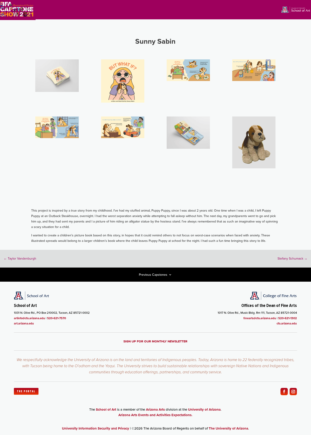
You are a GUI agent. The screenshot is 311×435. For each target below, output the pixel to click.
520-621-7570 (56, 318)
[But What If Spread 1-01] (188, 80)
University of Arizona (204, 409)
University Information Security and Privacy (95, 428)
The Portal (26, 391)
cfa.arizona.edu (287, 323)
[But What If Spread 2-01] (253, 80)
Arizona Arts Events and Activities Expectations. (155, 414)
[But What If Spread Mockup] (188, 147)
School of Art (106, 409)
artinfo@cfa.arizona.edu (29, 318)
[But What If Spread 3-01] (57, 137)
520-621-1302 (287, 318)
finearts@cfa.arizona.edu (259, 318)
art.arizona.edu (24, 323)
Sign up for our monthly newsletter (155, 341)
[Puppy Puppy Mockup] (253, 167)
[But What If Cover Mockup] (57, 91)
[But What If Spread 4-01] (122, 137)
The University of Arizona (228, 428)
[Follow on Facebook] (284, 391)
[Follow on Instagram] (293, 391)
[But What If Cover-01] (122, 101)
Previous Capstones (153, 275)
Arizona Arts (155, 409)
